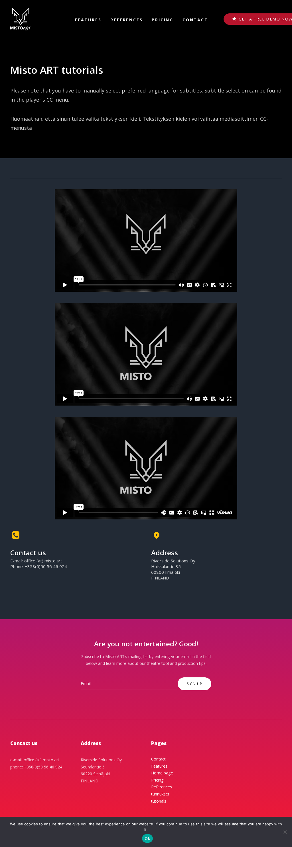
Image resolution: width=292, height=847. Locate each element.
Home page (162, 773)
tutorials (158, 801)
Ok (147, 838)
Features (88, 19)
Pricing (162, 19)
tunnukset (160, 794)
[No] (285, 832)
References (126, 19)
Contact (195, 19)
